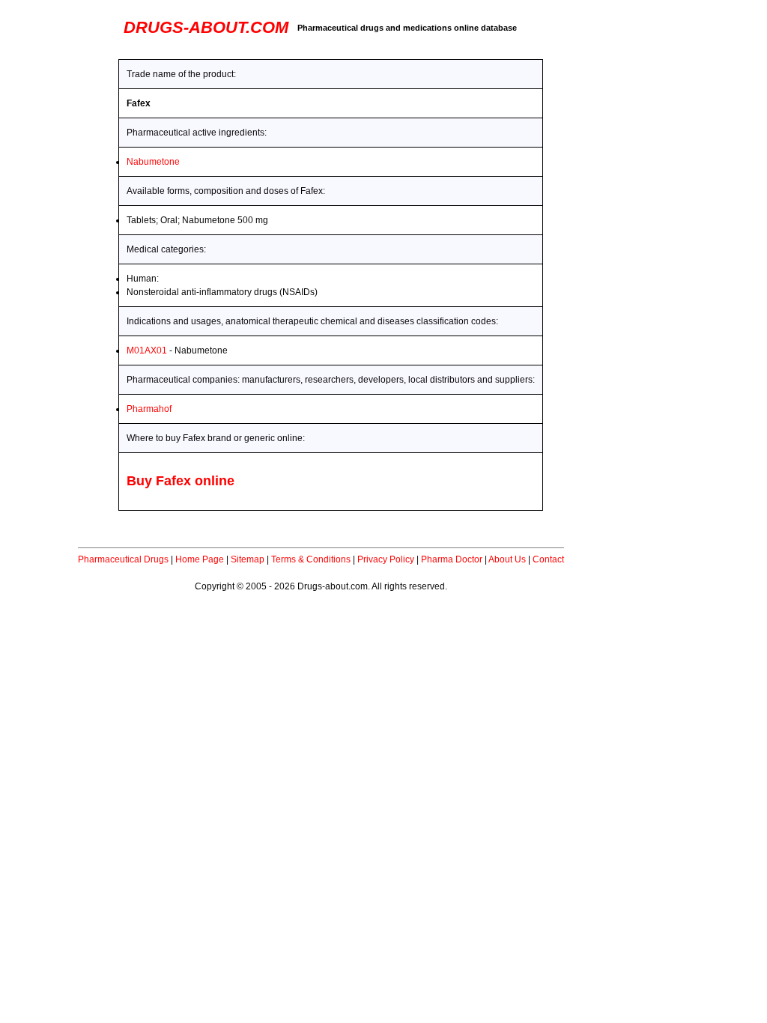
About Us (507, 559)
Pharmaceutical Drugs (123, 559)
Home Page (199, 559)
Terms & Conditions (311, 559)
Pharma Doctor (451, 559)
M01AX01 (147, 350)
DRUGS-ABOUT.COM (206, 27)
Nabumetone (153, 162)
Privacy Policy (385, 559)
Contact (548, 559)
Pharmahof (149, 409)
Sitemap (247, 559)
